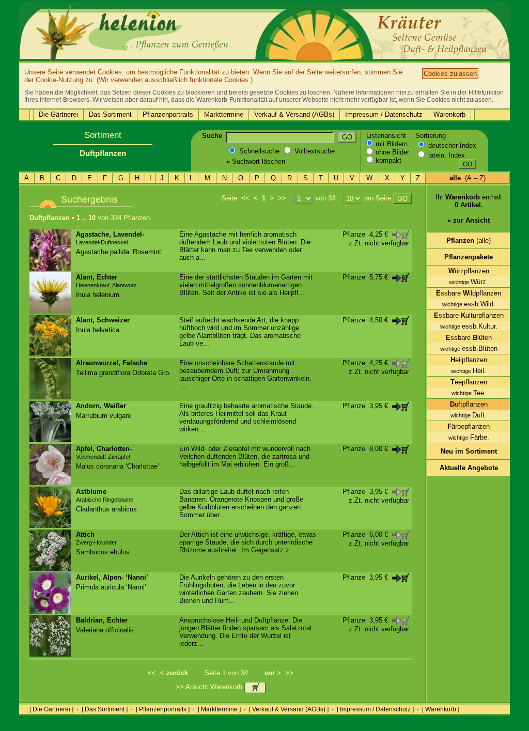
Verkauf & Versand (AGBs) (294, 114)
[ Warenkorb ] (440, 709)
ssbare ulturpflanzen (469, 315)
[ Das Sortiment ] (105, 709)
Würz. (468, 282)
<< (245, 198)
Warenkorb (449, 114)
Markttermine (223, 114)
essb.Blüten (468, 348)
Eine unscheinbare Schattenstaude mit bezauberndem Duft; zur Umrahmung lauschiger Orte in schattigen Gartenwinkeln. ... (245, 374)
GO (347, 137)
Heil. (468, 371)
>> (282, 198)
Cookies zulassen (450, 73)
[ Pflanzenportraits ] (163, 709)
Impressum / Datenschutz (384, 114)
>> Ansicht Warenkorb (210, 687)
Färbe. (468, 437)
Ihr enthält (468, 208)
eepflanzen (468, 382)
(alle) (468, 240)
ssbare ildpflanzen (468, 293)
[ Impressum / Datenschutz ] (375, 709)
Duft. (468, 415)
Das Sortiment (110, 114)
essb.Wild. (468, 304)
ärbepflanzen (468, 426)
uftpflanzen (469, 404)
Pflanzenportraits (168, 114)
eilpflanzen (468, 360)
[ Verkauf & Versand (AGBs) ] (289, 709)
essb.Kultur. (468, 326)
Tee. (469, 393)
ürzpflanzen (468, 271)
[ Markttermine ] (219, 709)
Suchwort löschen (255, 161)
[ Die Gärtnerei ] (51, 709)
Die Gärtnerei (58, 114)
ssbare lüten (469, 337)
